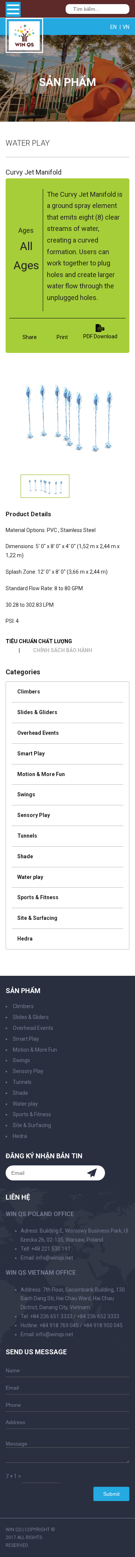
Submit (111, 1494)
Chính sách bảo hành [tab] (62, 650)
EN (113, 27)
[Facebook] (94, 26)
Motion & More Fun (41, 774)
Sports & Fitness (37, 897)
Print (62, 337)
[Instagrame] (101, 26)
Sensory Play (33, 815)
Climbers (28, 692)
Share (29, 337)
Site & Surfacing (37, 918)
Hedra (25, 939)
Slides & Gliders (37, 712)
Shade (25, 856)
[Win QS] (24, 49)
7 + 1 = (13, 1476)
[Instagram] (127, 1529)
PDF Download (100, 336)
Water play (30, 877)
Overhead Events (38, 733)
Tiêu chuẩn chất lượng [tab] (39, 641)
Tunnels (27, 836)
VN (126, 27)
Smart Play (31, 754)
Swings (26, 794)
